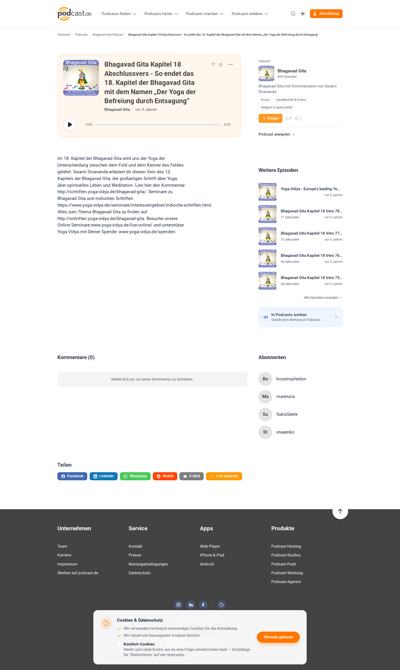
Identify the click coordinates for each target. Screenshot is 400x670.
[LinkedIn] (191, 604)
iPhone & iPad (212, 555)
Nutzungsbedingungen (148, 564)
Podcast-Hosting (286, 546)
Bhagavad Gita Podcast (108, 34)
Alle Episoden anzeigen (321, 298)
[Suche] (293, 13)
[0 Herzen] (213, 64)
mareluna (285, 396)
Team (62, 546)
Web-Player (210, 546)
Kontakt (136, 546)
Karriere (64, 555)
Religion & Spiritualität (277, 107)
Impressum (67, 564)
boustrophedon (291, 379)
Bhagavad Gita (117, 109)
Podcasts (81, 34)
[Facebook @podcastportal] (203, 604)
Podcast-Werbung (287, 573)
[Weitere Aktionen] (230, 64)
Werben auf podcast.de (77, 573)
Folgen (273, 118)
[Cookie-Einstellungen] (221, 604)
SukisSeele (287, 414)
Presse (135, 555)
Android (207, 564)
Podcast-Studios (286, 555)
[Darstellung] (302, 13)
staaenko (285, 432)
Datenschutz (139, 573)
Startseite (63, 34)
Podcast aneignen (274, 134)
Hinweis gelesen (278, 637)
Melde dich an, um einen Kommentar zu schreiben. (152, 379)
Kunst (265, 100)
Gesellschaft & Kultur (291, 100)
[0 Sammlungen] (221, 64)
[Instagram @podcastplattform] (178, 604)
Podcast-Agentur (286, 581)
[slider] (158, 124)
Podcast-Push (283, 564)
